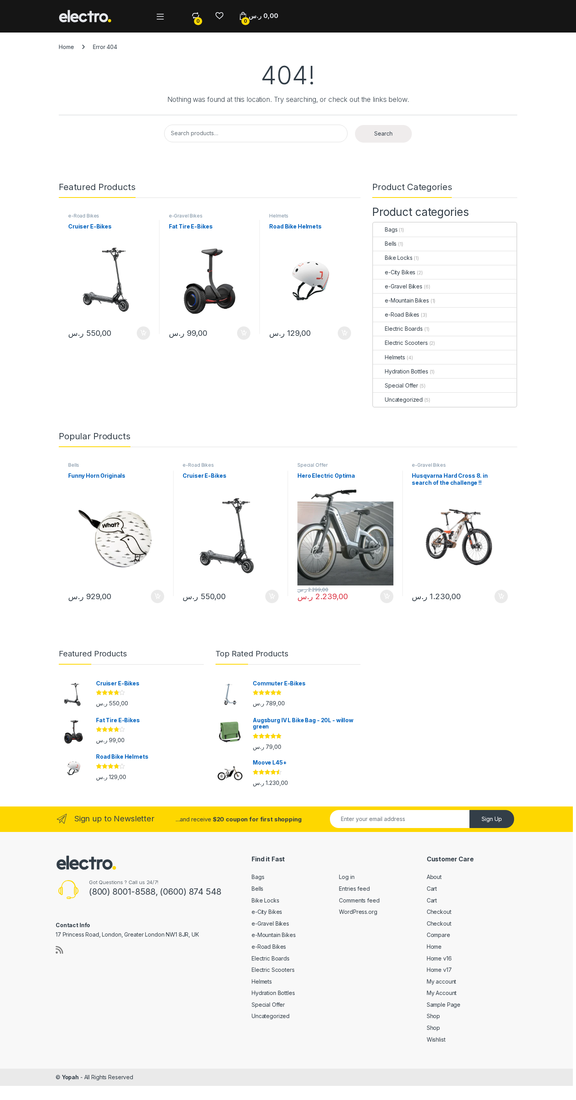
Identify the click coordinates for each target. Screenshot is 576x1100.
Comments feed (359, 900)
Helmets (278, 216)
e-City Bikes (400, 272)
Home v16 (439, 958)
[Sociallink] (59, 950)
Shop (433, 1016)
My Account (442, 992)
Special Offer (401, 385)
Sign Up (492, 818)
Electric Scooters (406, 342)
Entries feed (354, 888)
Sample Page (443, 1004)
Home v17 (439, 969)
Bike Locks (399, 257)
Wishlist (436, 1039)
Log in (346, 876)
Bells (391, 243)
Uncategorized (404, 399)
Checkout (439, 911)
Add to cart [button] (143, 333)
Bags (391, 229)
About (434, 876)
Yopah (70, 1077)
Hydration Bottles (406, 371)
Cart (432, 888)
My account (441, 981)
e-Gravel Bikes (186, 216)
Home (66, 46)
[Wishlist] (219, 16)
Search (383, 133)
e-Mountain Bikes (407, 300)
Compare (438, 934)
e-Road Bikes (83, 216)
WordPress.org (358, 911)
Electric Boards (404, 328)
